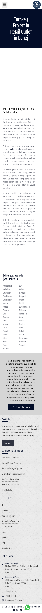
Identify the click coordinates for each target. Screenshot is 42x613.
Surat (21, 286)
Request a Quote (23, 407)
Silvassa (6, 348)
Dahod (5, 331)
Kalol (21, 327)
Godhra (21, 324)
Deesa (21, 334)
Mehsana (22, 310)
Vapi (4, 320)
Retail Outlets (7, 490)
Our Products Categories (10, 521)
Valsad (21, 317)
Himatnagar (23, 338)
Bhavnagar (7, 293)
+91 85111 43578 (10, 591)
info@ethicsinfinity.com (13, 600)
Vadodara (6, 289)
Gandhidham (7, 300)
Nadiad (5, 307)
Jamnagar (22, 293)
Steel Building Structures (10, 458)
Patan (5, 327)
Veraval (5, 324)
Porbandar (23, 314)
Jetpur (5, 338)
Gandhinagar (7, 296)
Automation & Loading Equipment (13, 474)
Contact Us (5, 537)
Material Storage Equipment (11, 463)
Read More (7, 443)
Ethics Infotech (34, 606)
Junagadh (22, 296)
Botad (21, 331)
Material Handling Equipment (12, 468)
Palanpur (6, 317)
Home (4, 505)
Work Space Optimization (10, 479)
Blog (3, 543)
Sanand (21, 345)
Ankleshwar (23, 341)
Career (4, 532)
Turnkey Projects (8, 526)
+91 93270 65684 (11, 596)
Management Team (8, 516)
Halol (5, 341)
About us (5, 510)
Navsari (6, 303)
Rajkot (21, 289)
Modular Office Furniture (10, 484)
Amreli (5, 334)
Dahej (5, 345)
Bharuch (6, 310)
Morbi (21, 303)
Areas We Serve (7, 548)
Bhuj (4, 314)
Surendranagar (24, 307)
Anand (21, 300)
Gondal (21, 320)
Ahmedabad (7, 286)
